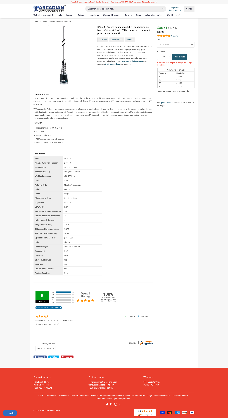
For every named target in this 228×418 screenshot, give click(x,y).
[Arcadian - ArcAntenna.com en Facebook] (111, 405)
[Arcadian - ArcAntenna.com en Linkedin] (120, 405)
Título (159, 39)
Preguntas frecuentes (162, 396)
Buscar (40, 396)
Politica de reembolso (104, 399)
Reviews (130, 40)
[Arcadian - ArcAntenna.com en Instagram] (115, 405)
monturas (94, 15)
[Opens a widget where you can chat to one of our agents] (10, 413)
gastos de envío (167, 103)
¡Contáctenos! (173, 15)
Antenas (81, 15)
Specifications (116, 40)
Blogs (150, 396)
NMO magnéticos (112, 64)
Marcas (69, 15)
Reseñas (94, 396)
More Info (103, 40)
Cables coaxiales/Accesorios (149, 15)
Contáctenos (64, 396)
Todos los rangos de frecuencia (48, 15)
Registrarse (175, 8)
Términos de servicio (180, 396)
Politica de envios (138, 396)
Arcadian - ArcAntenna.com (49, 411)
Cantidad (161, 52)
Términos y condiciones (80, 396)
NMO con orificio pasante (132, 61)
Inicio (36, 21)
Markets (128, 15)
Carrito (189, 9)
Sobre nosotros (51, 396)
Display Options (48, 344)
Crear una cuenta (175, 10)
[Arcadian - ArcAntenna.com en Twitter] (107, 405)
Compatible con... (111, 15)
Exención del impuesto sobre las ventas (115, 396)
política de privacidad (122, 399)
